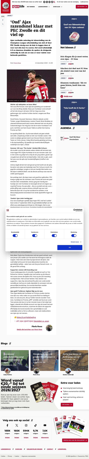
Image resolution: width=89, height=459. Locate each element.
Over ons (18, 449)
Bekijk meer (68, 96)
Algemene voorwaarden (29, 456)
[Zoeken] (54, 2)
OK (70, 247)
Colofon (3, 456)
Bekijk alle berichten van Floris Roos (29, 329)
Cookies (17, 456)
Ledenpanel (62, 449)
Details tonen (75, 242)
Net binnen (31, 7)
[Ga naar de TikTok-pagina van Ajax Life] (52, 2)
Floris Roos (17, 63)
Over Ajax (56, 7)
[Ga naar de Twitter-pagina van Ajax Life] (47, 2)
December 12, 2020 (41, 321)
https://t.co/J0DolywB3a (26, 317)
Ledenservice (84, 2)
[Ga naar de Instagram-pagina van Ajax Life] (49, 2)
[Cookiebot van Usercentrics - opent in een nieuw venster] (74, 210)
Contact (50, 449)
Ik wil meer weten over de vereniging (68, 2)
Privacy (10, 456)
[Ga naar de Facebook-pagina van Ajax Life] (44, 2)
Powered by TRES (83, 456)
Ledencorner (43, 7)
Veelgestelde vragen (34, 449)
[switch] (34, 235)
